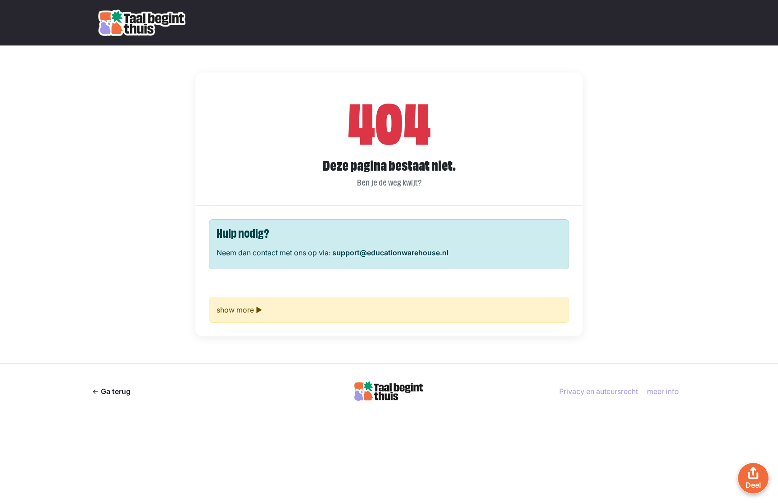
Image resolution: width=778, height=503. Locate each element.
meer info (663, 391)
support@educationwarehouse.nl (390, 252)
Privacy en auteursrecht (598, 391)
